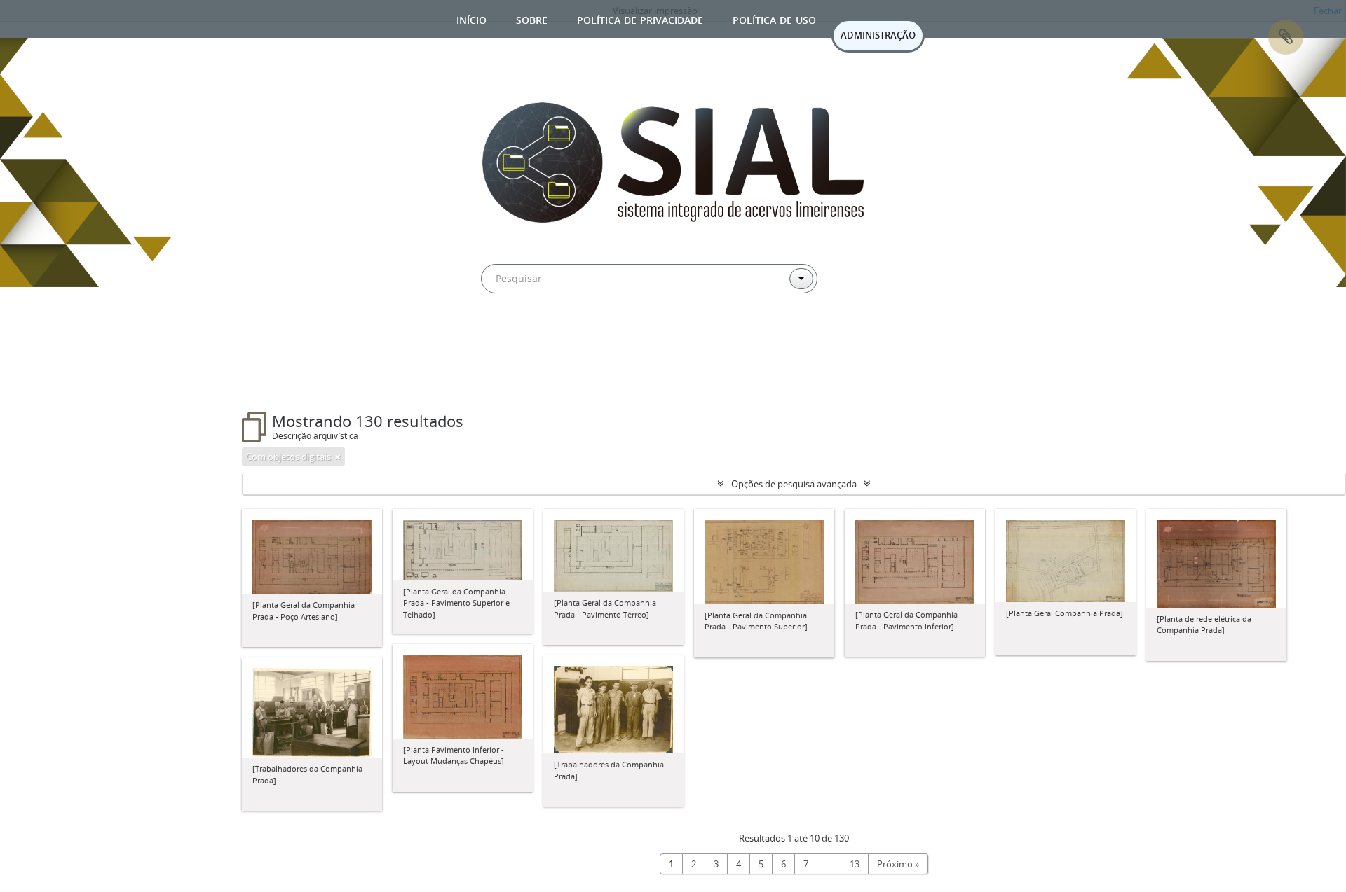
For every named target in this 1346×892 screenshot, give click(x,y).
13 (854, 864)
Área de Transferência (1285, 37)
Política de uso (774, 18)
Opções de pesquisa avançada (794, 484)
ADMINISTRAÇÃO (878, 35)
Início (471, 18)
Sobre (532, 18)
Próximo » (898, 864)
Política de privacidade (640, 18)
